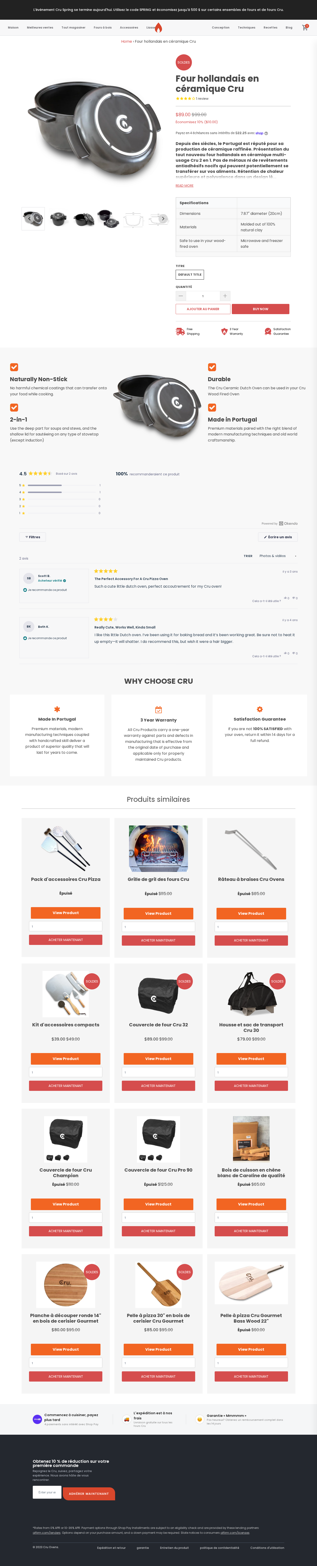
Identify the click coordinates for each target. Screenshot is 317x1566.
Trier (248, 556)
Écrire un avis (283, 538)
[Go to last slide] (29, 218)
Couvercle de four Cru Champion (65, 1139)
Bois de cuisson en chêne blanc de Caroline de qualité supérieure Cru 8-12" (251, 1139)
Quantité (184, 287)
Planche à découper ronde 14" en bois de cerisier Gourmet (65, 1285)
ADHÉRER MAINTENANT (89, 1494)
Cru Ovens (50, 1547)
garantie (143, 1548)
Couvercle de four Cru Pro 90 (158, 1139)
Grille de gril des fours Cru (158, 848)
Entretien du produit (174, 1548)
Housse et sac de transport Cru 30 (251, 994)
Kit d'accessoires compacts (65, 994)
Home (126, 41)
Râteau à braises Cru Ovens (251, 848)
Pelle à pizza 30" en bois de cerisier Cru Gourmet (158, 1285)
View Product (66, 912)
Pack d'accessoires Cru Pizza (65, 848)
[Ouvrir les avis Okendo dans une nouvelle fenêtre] (280, 523)
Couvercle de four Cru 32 (158, 994)
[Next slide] (163, 218)
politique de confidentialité (219, 1548)
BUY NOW (260, 309)
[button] (58, 218)
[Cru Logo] (158, 27)
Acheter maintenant (66, 940)
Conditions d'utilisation (267, 1548)
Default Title (189, 274)
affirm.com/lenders (47, 1533)
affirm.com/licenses (234, 1533)
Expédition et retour (111, 1548)
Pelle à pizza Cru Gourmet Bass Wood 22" (251, 1285)
